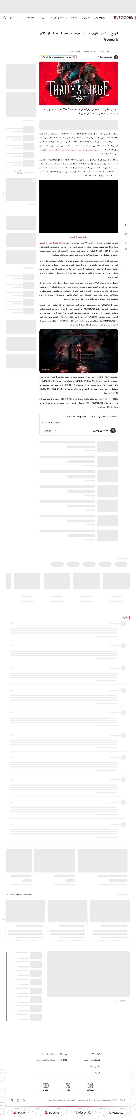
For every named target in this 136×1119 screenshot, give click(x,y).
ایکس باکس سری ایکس (71, 150)
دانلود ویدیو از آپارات (79, 237)
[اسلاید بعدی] (3, 194)
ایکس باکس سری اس (49, 150)
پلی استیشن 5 (90, 150)
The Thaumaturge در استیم (52, 243)
